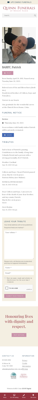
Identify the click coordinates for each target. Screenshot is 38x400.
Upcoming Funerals (21, 2)
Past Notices (19, 335)
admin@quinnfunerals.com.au (12, 369)
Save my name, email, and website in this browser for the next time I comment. (19, 280)
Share (9, 135)
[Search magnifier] (35, 15)
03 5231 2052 (6, 360)
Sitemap (25, 369)
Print (8, 73)
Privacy (24, 360)
